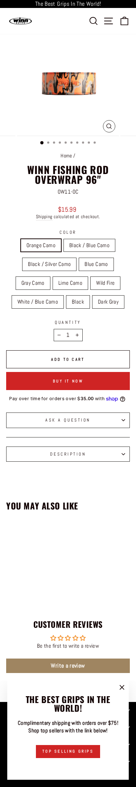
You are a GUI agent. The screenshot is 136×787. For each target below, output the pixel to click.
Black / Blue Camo (89, 245)
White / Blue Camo (37, 302)
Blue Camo (96, 264)
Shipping (44, 217)
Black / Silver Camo (49, 264)
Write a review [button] (68, 665)
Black (78, 302)
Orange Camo (40, 245)
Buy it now (68, 381)
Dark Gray (108, 302)
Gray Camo (33, 283)
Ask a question (67, 420)
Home (66, 156)
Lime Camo (70, 283)
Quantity (68, 322)
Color (68, 232)
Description (68, 454)
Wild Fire (105, 283)
